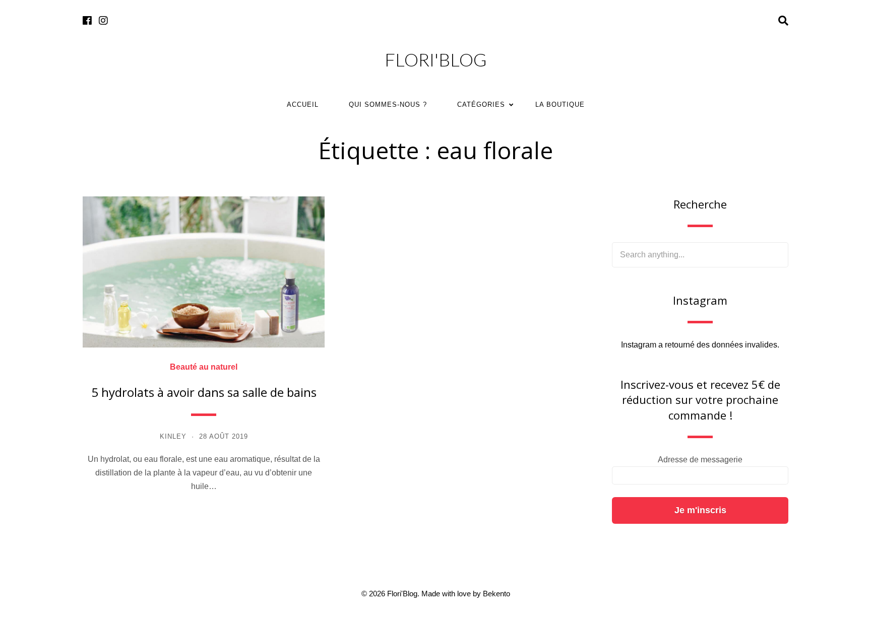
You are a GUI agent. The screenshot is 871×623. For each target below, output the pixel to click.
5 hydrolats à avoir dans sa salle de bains (204, 392)
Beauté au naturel (203, 367)
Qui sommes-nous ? (388, 104)
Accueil (303, 104)
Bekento (496, 593)
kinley (173, 436)
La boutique (560, 104)
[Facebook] (87, 21)
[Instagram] (103, 21)
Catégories (481, 104)
